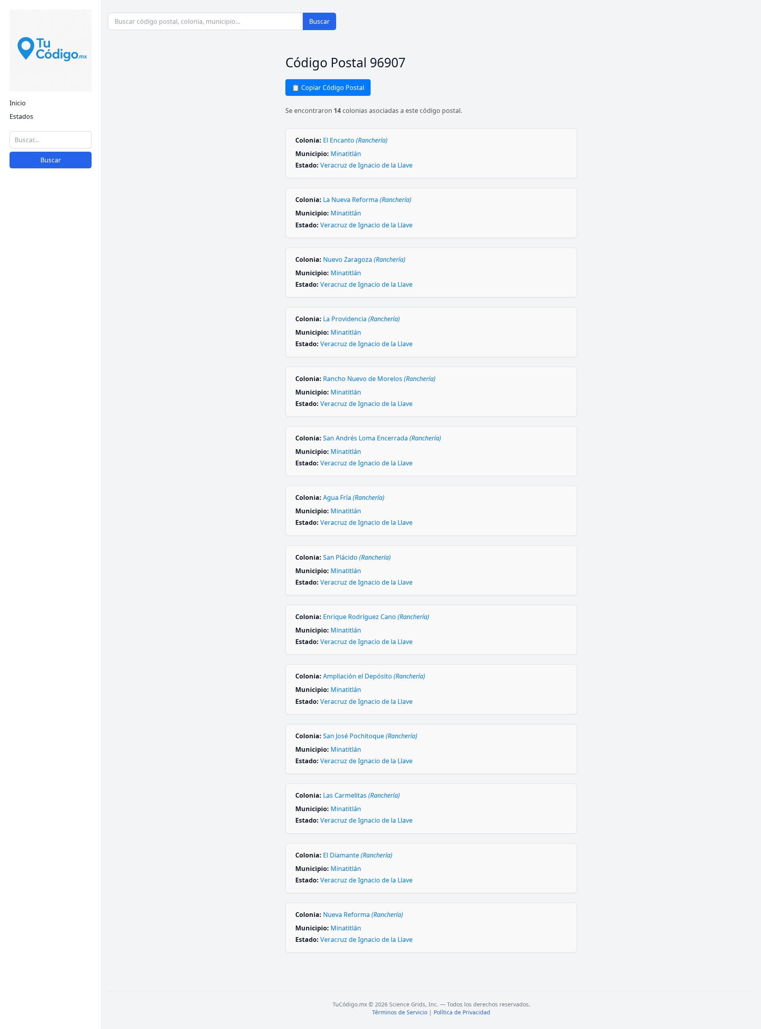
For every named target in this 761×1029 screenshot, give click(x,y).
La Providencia (361, 318)
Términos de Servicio (399, 1012)
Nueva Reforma (363, 914)
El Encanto (355, 140)
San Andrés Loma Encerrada (382, 438)
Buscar (50, 160)
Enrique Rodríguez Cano (376, 616)
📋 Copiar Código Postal (328, 87)
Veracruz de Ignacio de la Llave (366, 165)
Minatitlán (346, 153)
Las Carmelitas (361, 795)
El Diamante (357, 855)
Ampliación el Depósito (374, 676)
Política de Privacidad (462, 1012)
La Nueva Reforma (367, 199)
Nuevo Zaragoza (364, 259)
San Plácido (357, 557)
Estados (21, 116)
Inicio (18, 103)
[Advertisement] (51, 900)
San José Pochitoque (370, 736)
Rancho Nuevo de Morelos (379, 378)
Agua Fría (353, 497)
